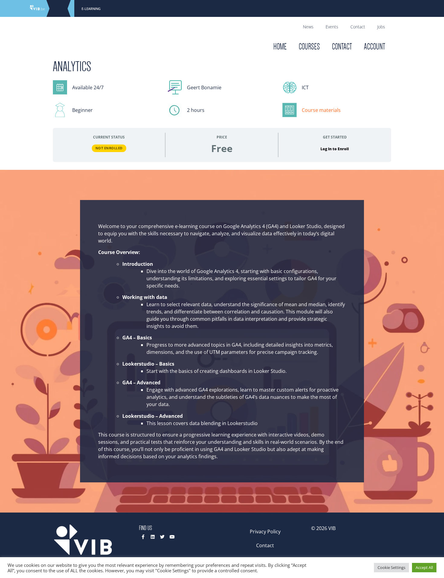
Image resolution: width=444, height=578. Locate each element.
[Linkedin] (153, 537)
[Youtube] (172, 537)
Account (374, 46)
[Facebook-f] (143, 537)
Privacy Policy (265, 531)
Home (280, 46)
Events (332, 27)
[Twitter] (162, 537)
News (308, 27)
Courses (309, 46)
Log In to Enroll (334, 148)
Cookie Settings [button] (391, 567)
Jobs (381, 27)
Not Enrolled (109, 148)
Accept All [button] (424, 567)
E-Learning (91, 8)
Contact (357, 27)
